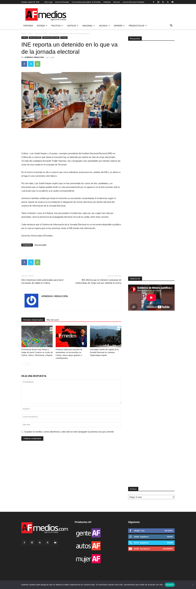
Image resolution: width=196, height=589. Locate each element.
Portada (28, 25)
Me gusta (169, 531)
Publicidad (106, 2)
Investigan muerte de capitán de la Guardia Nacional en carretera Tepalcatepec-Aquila (104, 352)
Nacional (87, 25)
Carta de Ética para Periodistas (133, 2)
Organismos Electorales (51, 37)
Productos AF (136, 25)
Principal (64, 37)
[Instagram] (158, 2)
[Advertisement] (151, 238)
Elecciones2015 (40, 245)
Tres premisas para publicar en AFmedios (86, 2)
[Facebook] (153, 2)
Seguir (170, 537)
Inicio (23, 34)
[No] (192, 584)
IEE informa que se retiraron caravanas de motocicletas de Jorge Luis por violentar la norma (98, 281)
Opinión (118, 25)
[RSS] (163, 2)
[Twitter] (168, 2)
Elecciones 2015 (41, 34)
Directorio (116, 2)
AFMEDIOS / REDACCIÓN (34, 57)
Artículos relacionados (33, 320)
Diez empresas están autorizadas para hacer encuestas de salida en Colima (42, 281)
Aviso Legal (48, 2)
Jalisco (103, 25)
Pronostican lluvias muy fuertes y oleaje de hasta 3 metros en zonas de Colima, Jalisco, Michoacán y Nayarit (37, 352)
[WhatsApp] (37, 64)
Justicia (71, 25)
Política (56, 25)
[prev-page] (23, 364)
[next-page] (28, 364)
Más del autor (53, 320)
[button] (171, 25)
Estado (41, 25)
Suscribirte (168, 549)
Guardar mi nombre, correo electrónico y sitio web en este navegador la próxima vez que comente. (69, 432)
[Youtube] (172, 2)
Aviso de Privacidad (62, 2)
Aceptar (169, 584)
